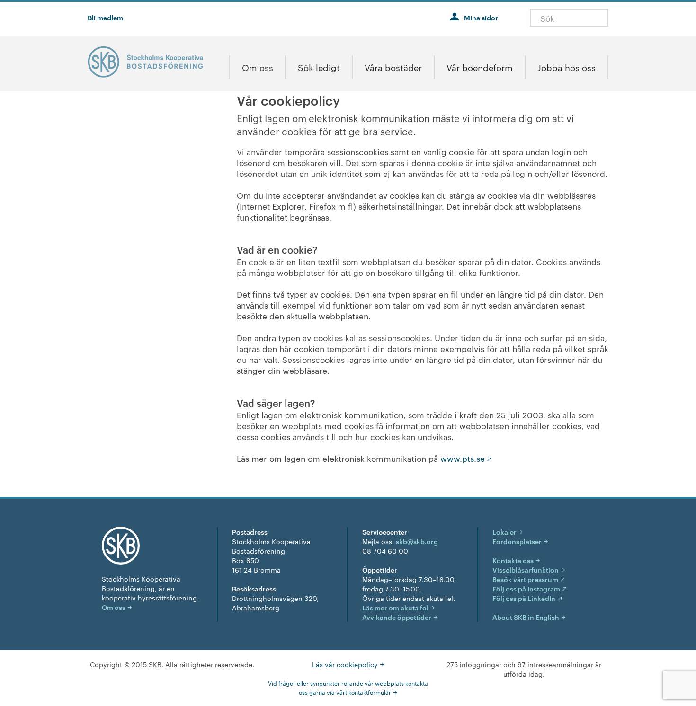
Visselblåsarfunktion (525, 569)
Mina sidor (481, 17)
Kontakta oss (513, 560)
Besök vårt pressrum (525, 578)
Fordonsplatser (517, 541)
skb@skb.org (417, 541)
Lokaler (504, 531)
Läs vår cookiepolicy (345, 664)
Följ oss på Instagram (526, 588)
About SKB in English (525, 616)
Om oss (113, 606)
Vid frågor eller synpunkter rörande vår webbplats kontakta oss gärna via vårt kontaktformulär (348, 687)
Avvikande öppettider (396, 616)
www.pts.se (462, 458)
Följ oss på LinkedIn (523, 597)
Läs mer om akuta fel (395, 607)
